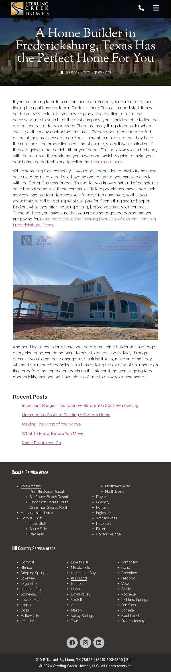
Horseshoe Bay (83, 573)
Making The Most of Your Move (51, 424)
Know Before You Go (41, 442)
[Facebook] (72, 642)
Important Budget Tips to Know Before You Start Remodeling (80, 405)
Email (130, 659)
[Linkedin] (98, 642)
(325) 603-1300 (109, 659)
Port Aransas (31, 486)
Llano (75, 589)
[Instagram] (85, 642)
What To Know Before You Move (52, 433)
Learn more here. (107, 161)
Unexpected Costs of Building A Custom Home (66, 414)
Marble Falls (80, 567)
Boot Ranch (130, 615)
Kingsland (79, 578)
